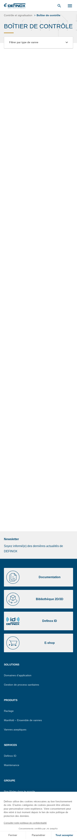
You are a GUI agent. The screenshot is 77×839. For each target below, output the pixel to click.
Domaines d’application (17, 675)
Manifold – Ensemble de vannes (23, 720)
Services (10, 744)
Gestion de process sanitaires (21, 684)
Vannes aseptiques (15, 729)
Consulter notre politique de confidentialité (25, 823)
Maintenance (11, 765)
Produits (10, 700)
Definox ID (10, 755)
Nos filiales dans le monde (19, 791)
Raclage (9, 710)
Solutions (11, 664)
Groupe (9, 780)
